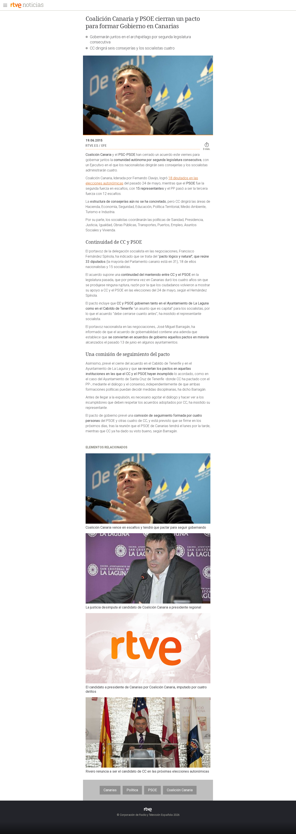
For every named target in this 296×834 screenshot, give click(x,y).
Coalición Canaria (180, 790)
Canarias (110, 790)
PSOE (152, 790)
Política (132, 790)
